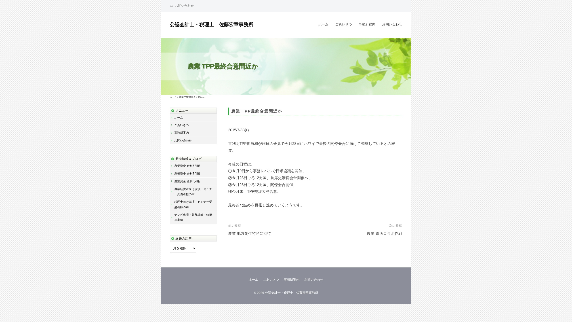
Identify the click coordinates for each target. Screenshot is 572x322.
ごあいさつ (343, 24)
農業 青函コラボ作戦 (384, 233)
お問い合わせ (184, 5)
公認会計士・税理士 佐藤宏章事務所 (211, 24)
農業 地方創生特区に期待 (249, 233)
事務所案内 (367, 24)
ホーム (323, 24)
